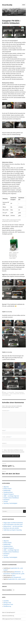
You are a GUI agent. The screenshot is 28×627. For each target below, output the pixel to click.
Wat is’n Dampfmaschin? (8, 612)
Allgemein (6, 486)
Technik (17, 392)
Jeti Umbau (8, 395)
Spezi (5, 392)
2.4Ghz (11, 393)
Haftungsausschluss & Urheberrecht (11, 619)
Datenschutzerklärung (8, 615)
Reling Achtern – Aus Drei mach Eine (13, 526)
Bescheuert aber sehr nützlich (11, 528)
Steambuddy (7, 5)
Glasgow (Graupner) (8, 494)
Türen (13, 575)
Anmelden (6, 600)
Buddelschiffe (7, 490)
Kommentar (5, 410)
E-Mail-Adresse (6, 436)
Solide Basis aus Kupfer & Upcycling (12, 530)
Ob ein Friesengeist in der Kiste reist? (13, 524)
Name (4, 430)
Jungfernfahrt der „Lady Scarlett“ (16, 579)
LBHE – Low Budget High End (11, 496)
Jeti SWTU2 (22, 393)
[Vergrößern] (12, 103)
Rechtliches (6, 499)
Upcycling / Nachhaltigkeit (10, 503)
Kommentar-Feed (8, 604)
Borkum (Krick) (7, 488)
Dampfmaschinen (8, 492)
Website (4, 443)
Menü (23, 4)
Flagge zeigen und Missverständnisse (13, 522)
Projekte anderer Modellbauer (11, 497)
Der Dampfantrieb (16, 577)
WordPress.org (7, 606)
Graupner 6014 (16, 393)
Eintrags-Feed (7, 602)
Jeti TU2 (3, 395)
